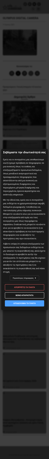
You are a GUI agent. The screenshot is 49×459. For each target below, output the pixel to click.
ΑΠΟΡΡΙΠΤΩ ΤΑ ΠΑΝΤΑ (24, 287)
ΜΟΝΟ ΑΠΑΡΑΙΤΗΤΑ (25, 295)
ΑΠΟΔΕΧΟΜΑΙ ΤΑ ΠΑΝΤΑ (24, 303)
